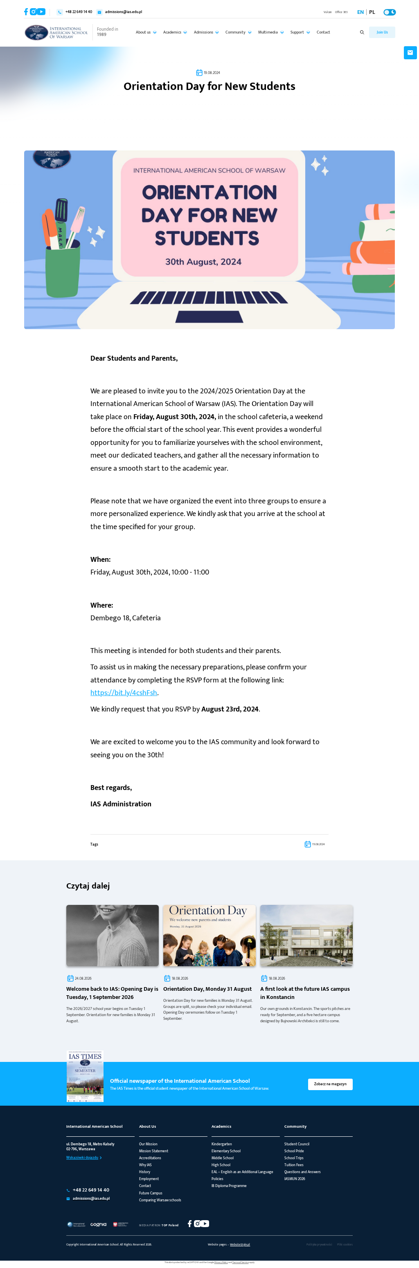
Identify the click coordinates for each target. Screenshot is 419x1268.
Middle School (223, 1158)
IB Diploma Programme (229, 1186)
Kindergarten (222, 1144)
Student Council (296, 1144)
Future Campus (150, 1193)
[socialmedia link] (26, 12)
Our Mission (148, 1144)
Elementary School (226, 1151)
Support (297, 32)
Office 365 (341, 12)
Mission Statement (153, 1151)
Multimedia (268, 32)
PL (372, 12)
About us (143, 32)
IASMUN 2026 (294, 1179)
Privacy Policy (221, 1262)
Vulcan (328, 12)
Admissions (203, 32)
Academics (172, 32)
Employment (149, 1179)
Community (235, 32)
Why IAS (145, 1165)
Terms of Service (240, 1262)
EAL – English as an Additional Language (242, 1172)
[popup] (410, 52)
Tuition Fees (294, 1165)
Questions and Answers (302, 1172)
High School (221, 1165)
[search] (362, 32)
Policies (217, 1179)
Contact (323, 32)
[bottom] (155, 32)
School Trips (294, 1158)
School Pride (294, 1151)
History (144, 1172)
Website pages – (229, 1244)
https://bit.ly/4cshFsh (123, 693)
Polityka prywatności (319, 1244)
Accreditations (150, 1158)
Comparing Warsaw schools (160, 1200)
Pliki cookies (345, 1244)
